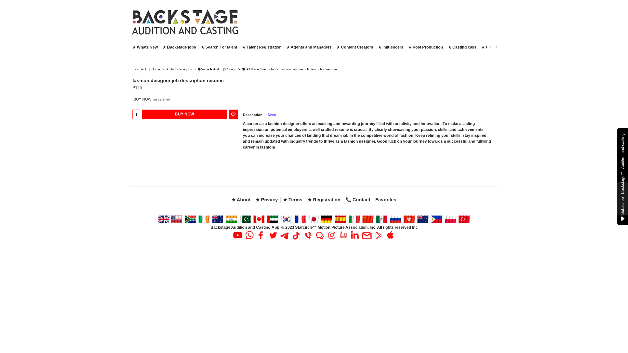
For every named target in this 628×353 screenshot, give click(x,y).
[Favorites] (233, 114)
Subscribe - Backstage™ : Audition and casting (622, 174)
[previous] (491, 47)
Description (252, 115)
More (272, 115)
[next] (496, 47)
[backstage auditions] (185, 21)
